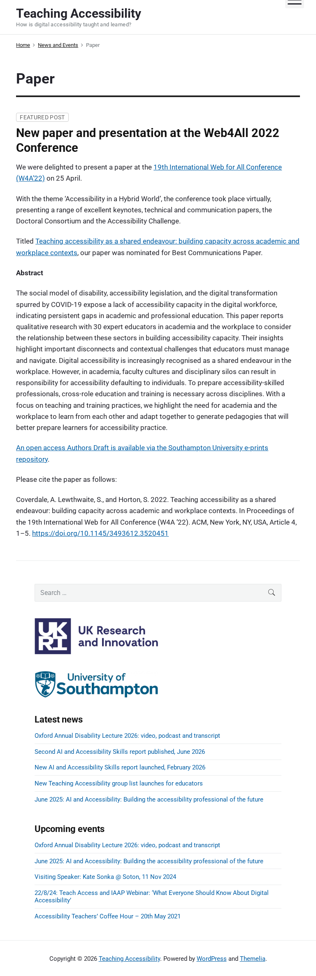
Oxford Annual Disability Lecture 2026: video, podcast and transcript (127, 735)
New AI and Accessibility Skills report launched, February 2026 (120, 767)
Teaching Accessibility (129, 958)
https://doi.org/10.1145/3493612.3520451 (100, 533)
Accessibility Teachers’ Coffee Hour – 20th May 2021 (108, 916)
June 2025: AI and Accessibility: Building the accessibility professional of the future (149, 799)
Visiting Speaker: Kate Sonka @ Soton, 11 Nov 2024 (105, 877)
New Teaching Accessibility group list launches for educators (119, 783)
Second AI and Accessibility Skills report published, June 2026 (120, 751)
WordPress (212, 958)
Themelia (252, 958)
